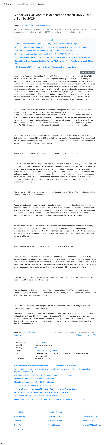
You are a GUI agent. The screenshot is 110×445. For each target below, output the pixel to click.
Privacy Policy (19, 416)
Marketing (47, 350)
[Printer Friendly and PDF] (86, 335)
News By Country (55, 421)
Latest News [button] (23, 4)
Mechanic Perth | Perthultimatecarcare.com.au (32, 385)
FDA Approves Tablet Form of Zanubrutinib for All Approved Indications (44, 51)
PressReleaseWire (89, 416)
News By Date (54, 416)
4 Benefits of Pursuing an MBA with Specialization (34, 379)
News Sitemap (54, 425)
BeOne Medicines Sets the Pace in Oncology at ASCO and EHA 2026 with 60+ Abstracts (51, 47)
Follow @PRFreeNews (91, 425)
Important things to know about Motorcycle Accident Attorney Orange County (46, 389)
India (36, 348)
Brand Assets (19, 425)
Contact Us (18, 429)
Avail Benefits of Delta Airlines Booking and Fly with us (36, 396)
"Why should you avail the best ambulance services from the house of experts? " (46, 366)
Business (37, 350)
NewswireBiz (87, 421)
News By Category (55, 412)
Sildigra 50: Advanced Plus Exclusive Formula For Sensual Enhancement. (43, 375)
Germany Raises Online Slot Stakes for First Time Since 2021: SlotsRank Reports (47, 54)
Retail (55, 350)
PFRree (7, 4)
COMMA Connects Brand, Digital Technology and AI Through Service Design (46, 44)
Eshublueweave (44, 25)
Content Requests (86, 332)
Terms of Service (21, 421)
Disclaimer (58, 332)
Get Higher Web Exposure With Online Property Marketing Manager (41, 392)
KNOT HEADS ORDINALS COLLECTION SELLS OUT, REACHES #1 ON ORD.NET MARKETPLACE (53, 57)
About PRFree (19, 412)
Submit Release (37, 4)
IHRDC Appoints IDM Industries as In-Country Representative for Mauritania (45, 67)
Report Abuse (70, 332)
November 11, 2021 (27, 25)
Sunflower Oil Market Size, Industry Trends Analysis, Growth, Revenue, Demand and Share (50, 399)
